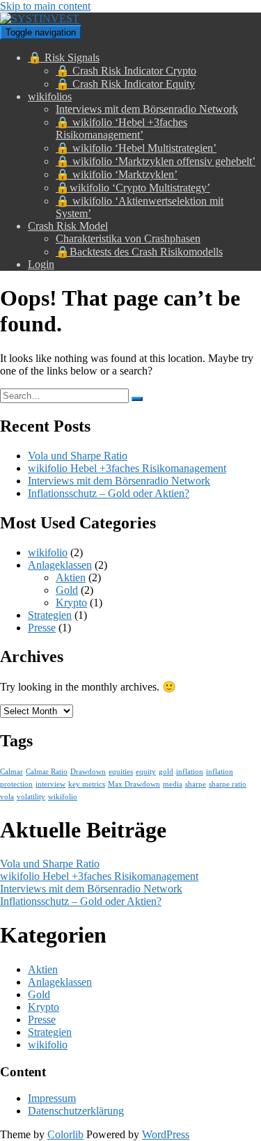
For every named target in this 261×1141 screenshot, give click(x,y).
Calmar (11, 772)
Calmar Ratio (47, 772)
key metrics (86, 784)
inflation (189, 772)
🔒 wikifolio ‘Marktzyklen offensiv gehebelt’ (155, 161)
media (172, 784)
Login (41, 264)
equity (146, 772)
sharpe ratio (227, 784)
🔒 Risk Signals (64, 57)
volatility (31, 797)
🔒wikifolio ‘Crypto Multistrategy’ (133, 188)
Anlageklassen (60, 565)
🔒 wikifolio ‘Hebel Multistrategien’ (136, 148)
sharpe (195, 784)
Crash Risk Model (68, 226)
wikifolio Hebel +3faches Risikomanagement (127, 468)
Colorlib (65, 1134)
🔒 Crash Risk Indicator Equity (125, 84)
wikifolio (48, 552)
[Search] (137, 399)
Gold (67, 590)
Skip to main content (45, 6)
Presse (42, 628)
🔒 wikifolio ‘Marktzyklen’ (116, 174)
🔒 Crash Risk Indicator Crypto (126, 71)
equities (121, 772)
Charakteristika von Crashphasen (128, 238)
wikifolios (50, 96)
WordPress (165, 1134)
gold (166, 772)
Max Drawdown (134, 784)
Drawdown (88, 772)
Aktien (71, 577)
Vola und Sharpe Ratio (77, 456)
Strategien (50, 615)
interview (50, 784)
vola (7, 797)
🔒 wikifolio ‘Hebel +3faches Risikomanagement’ (121, 128)
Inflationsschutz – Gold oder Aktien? (108, 493)
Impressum (52, 1098)
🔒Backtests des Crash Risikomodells (139, 252)
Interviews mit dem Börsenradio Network (147, 109)
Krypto (71, 602)
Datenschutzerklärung (76, 1111)
